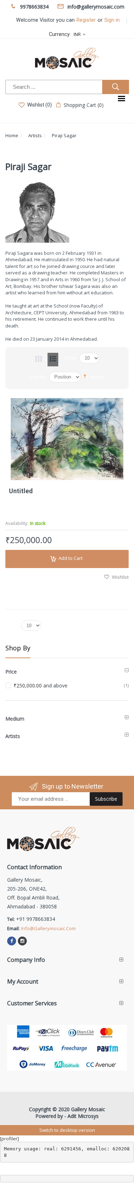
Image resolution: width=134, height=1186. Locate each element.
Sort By (37, 376)
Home (11, 135)
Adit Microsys (83, 1116)
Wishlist (120, 577)
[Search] (115, 87)
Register (86, 20)
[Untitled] (67, 439)
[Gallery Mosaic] (67, 58)
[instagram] (22, 941)
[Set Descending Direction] (85, 375)
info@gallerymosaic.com (48, 928)
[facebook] (11, 941)
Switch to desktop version (67, 1130)
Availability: (16, 523)
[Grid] (38, 359)
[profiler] (9, 1138)
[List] (53, 359)
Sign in (112, 20)
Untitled (21, 491)
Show (70, 358)
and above (41, 685)
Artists (35, 135)
